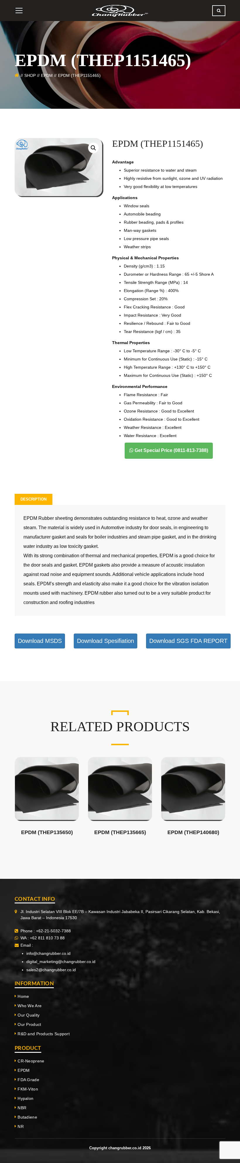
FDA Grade (28, 1079)
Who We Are (30, 1005)
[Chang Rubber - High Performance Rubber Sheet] (120, 10)
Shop (30, 75)
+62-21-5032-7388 (53, 931)
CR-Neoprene (31, 1061)
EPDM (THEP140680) (193, 832)
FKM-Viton (28, 1089)
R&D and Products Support (44, 1033)
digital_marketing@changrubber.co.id (60, 961)
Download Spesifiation (105, 641)
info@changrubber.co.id (48, 953)
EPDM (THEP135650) (47, 832)
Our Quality (29, 1015)
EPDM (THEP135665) (120, 832)
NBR (22, 1107)
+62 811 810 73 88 (47, 938)
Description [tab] (33, 499)
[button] (93, 148)
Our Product (29, 1024)
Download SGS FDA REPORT (188, 641)
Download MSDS (40, 641)
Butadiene (27, 1117)
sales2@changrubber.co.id (51, 969)
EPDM (47, 75)
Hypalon (25, 1098)
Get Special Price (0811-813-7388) (170, 450)
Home (23, 996)
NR (21, 1126)
